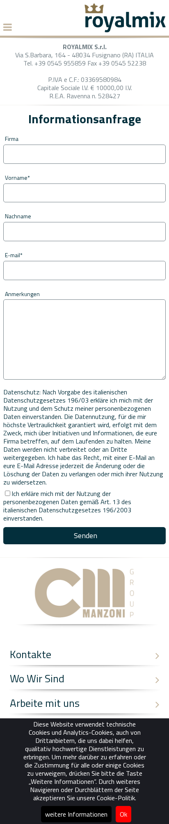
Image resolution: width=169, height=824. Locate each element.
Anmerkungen (22, 294)
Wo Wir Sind (37, 678)
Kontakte (30, 654)
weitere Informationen (76, 814)
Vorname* (17, 177)
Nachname (18, 216)
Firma (11, 138)
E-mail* (14, 255)
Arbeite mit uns (45, 703)
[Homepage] (125, 30)
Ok (123, 814)
